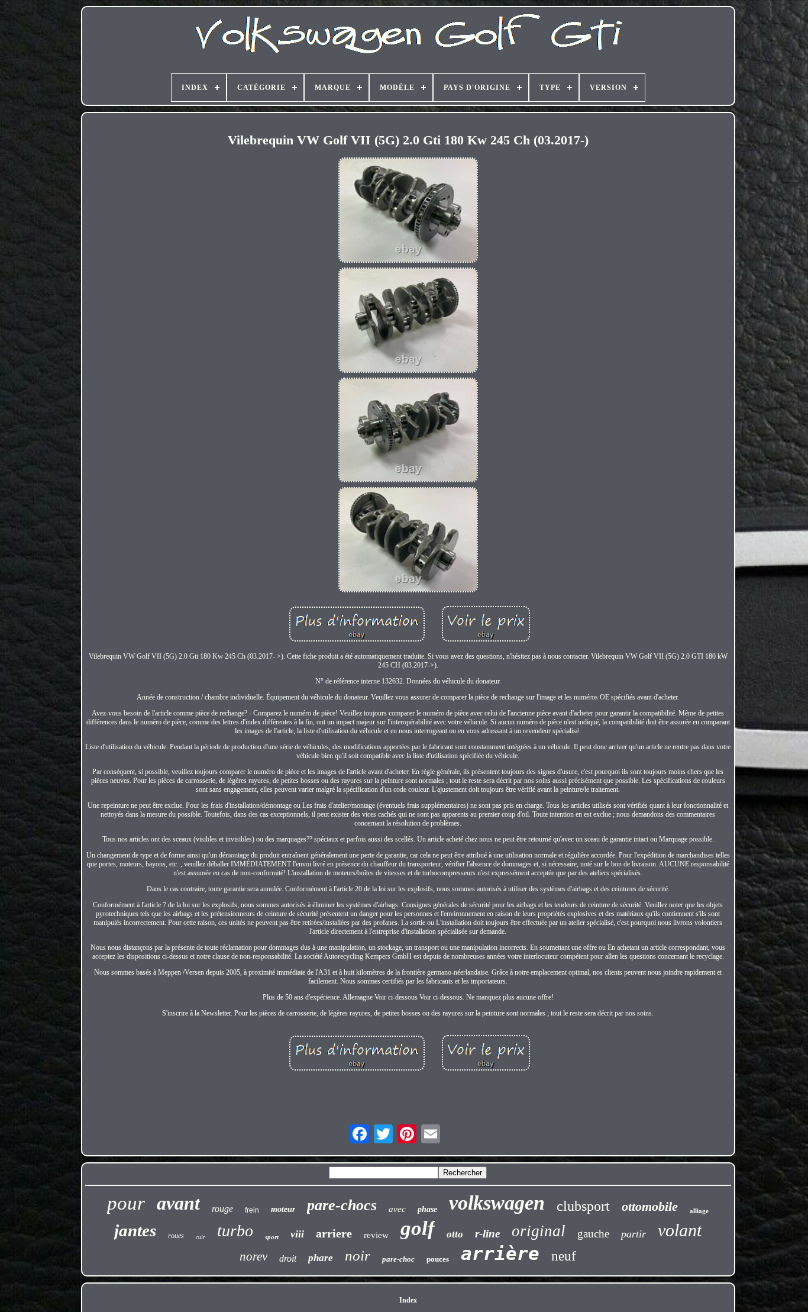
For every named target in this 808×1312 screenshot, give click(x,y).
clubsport (583, 1206)
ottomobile (650, 1206)
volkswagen (497, 1203)
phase (427, 1209)
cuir (200, 1237)
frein (252, 1210)
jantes (135, 1230)
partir (633, 1234)
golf (417, 1228)
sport (272, 1236)
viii (297, 1234)
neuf (563, 1256)
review (376, 1235)
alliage (699, 1210)
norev (253, 1256)
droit (287, 1258)
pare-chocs (342, 1205)
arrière (500, 1253)
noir (357, 1255)
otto (455, 1234)
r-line (487, 1233)
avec (397, 1209)
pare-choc (398, 1259)
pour (126, 1203)
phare (320, 1257)
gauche (593, 1233)
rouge (222, 1209)
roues (176, 1236)
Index (408, 1300)
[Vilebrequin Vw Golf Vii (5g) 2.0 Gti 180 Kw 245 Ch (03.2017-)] (408, 211)
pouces (437, 1259)
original (538, 1231)
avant (178, 1203)
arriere (334, 1233)
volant (680, 1230)
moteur (283, 1209)
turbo (235, 1230)
